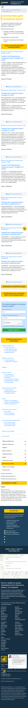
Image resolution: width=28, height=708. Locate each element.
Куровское (17, 633)
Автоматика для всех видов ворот (11, 420)
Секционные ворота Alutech (9, 388)
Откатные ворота (9, 374)
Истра (2, 628)
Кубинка (17, 631)
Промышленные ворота (10, 391)
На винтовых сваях (9, 347)
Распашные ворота (9, 376)
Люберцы (3, 643)
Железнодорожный (20, 619)
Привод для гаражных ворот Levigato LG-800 (12, 94)
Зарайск (3, 623)
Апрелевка (3, 607)
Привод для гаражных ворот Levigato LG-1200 (12, 129)
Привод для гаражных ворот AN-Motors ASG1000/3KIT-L (12, 233)
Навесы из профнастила (11, 403)
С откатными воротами (11, 350)
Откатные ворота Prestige (11, 379)
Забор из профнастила (8, 345)
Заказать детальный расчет (14, 86)
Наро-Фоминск (5, 648)
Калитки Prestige (9, 382)
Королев (17, 622)
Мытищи (3, 646)
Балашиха (3, 608)
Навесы (4, 398)
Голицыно (3, 619)
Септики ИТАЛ (6, 436)
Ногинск (3, 650)
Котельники (18, 623)
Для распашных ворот (10, 424)
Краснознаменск (19, 630)
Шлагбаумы (7, 377)
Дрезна (17, 614)
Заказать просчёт (14, 330)
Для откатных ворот (10, 422)
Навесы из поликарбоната (11, 400)
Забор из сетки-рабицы (8, 431)
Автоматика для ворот (8, 463)
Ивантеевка (4, 627)
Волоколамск (4, 614)
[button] (3, 494)
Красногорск (18, 627)
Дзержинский (18, 608)
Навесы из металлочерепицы (12, 402)
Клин (2, 633)
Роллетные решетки (10, 414)
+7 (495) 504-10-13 (15, 3)
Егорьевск (17, 618)
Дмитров (17, 610)
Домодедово (18, 613)
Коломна (3, 634)
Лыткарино (4, 642)
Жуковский (4, 622)
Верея (2, 611)
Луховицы (3, 640)
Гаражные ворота (9, 390)
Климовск (3, 631)
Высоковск (3, 618)
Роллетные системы (7, 460)
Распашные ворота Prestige (12, 380)
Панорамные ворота (10, 393)
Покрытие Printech (9, 352)
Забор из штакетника (7, 358)
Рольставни (8, 411)
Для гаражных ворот (10, 425)
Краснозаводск (19, 628)
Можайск (3, 645)
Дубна (16, 616)
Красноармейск (19, 625)
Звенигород (4, 625)
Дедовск (17, 607)
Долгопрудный (18, 611)
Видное (3, 613)
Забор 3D (4, 367)
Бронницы (3, 610)
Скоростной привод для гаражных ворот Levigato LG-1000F (12, 167)
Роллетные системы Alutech (9, 409)
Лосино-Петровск (5, 639)
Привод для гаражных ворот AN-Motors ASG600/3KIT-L (12, 203)
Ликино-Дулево (19, 634)
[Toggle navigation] (2, 7)
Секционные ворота (7, 454)
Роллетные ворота (9, 413)
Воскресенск (4, 616)
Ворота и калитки (6, 372)
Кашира (3, 630)
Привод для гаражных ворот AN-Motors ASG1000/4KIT (12, 262)
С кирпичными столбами (11, 349)
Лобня (2, 637)
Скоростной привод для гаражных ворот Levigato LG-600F (12, 58)
